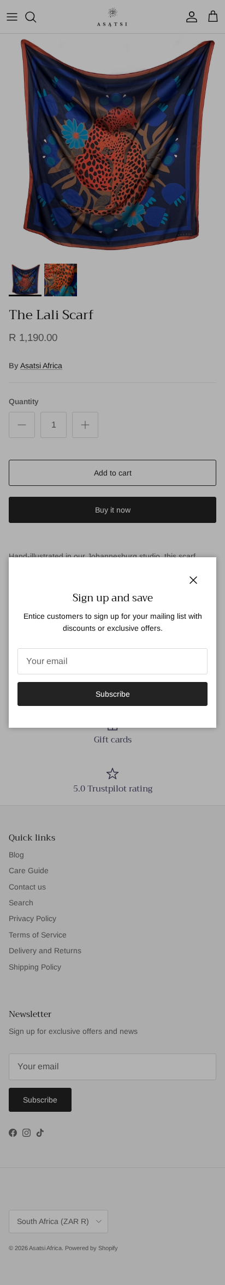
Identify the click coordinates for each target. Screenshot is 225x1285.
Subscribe (113, 694)
